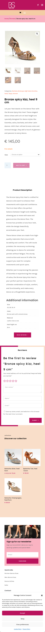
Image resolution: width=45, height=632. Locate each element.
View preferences (22, 624)
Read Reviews (22, 335)
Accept (22, 613)
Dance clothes (9, 581)
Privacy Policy (26, 629)
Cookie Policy (18, 629)
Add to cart (20, 165)
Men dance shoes (10, 577)
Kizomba (34, 91)
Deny (22, 619)
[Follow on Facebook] (38, 5)
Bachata (14, 91)
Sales (6, 585)
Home (6, 19)
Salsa (6, 93)
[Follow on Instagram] (42, 5)
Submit (34, 420)
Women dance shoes (11, 573)
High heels (28, 91)
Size (6, 155)
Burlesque (21, 91)
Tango (10, 93)
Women (12, 19)
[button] (42, 595)
